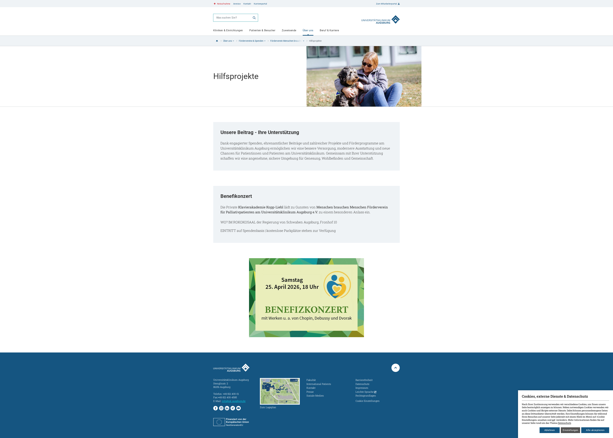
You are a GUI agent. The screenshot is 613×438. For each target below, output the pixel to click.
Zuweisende (289, 30)
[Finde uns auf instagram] (221, 408)
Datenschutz (564, 422)
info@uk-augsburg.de (234, 401)
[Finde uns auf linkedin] (227, 408)
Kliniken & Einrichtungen (228, 30)
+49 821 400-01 (231, 393)
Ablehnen (549, 430)
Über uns (308, 30)
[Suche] (254, 17)
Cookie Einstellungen (368, 400)
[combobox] (231, 17)
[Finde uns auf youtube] (238, 408)
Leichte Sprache (365, 391)
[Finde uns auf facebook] (215, 408)
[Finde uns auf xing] (233, 408)
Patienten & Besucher (262, 30)
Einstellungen (570, 430)
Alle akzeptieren (595, 430)
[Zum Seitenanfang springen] (395, 368)
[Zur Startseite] (380, 17)
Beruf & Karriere (329, 30)
